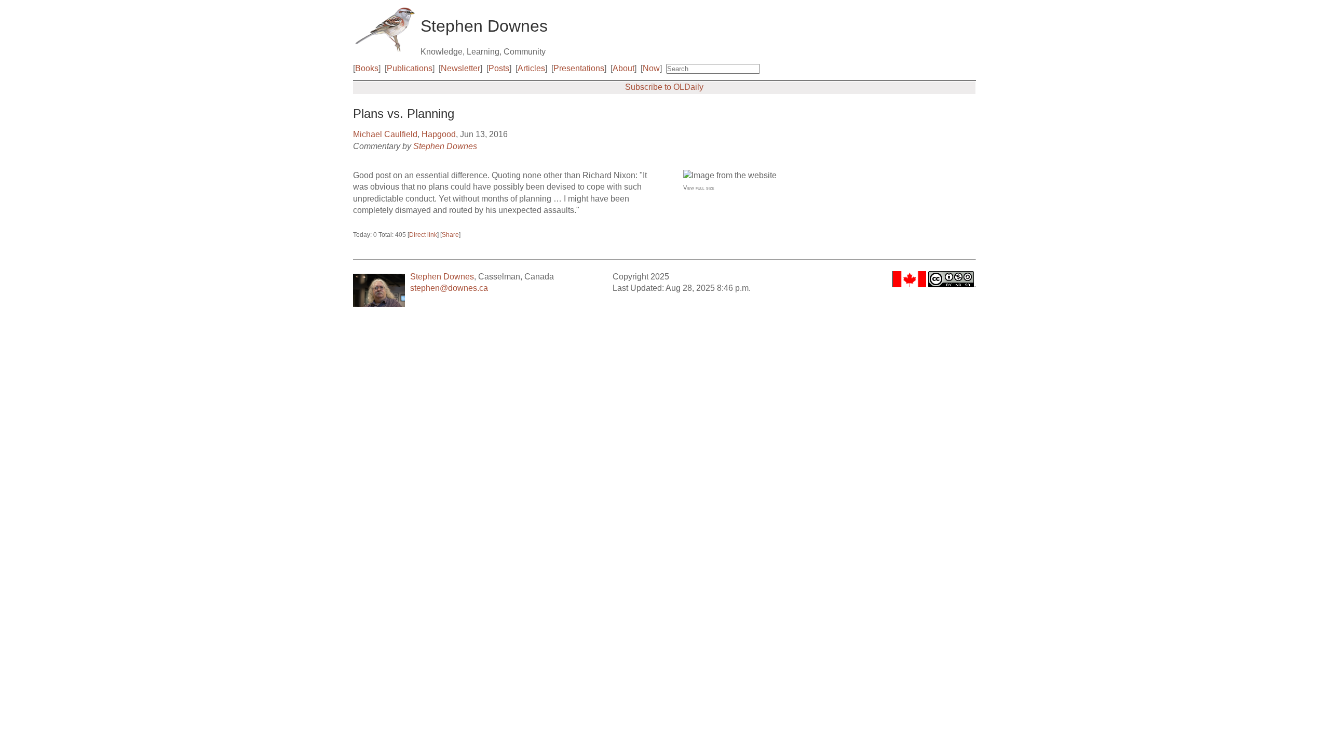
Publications (409, 68)
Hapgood (439, 134)
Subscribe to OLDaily (664, 87)
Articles (531, 68)
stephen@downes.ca (449, 288)
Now (651, 68)
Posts (499, 68)
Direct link (423, 234)
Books (366, 68)
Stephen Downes (445, 146)
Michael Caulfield (385, 134)
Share (450, 234)
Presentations (578, 68)
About (623, 68)
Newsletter (460, 68)
